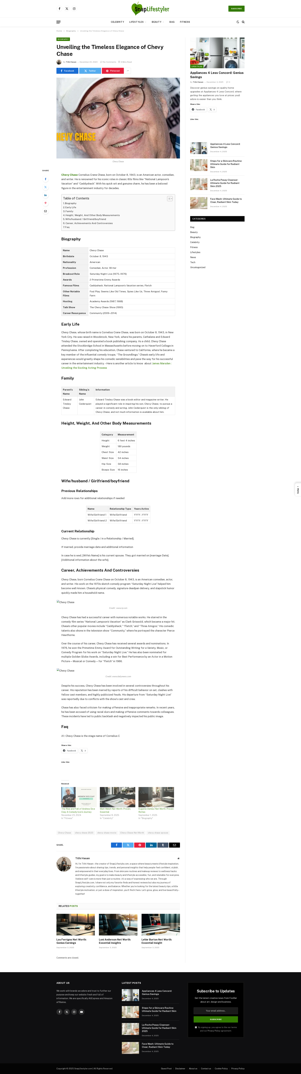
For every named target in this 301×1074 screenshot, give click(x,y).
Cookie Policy (221, 1068)
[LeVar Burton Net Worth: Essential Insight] (161, 924)
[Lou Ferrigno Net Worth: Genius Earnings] (75, 924)
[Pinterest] (45, 203)
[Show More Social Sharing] (128, 71)
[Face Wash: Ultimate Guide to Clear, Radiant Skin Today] (198, 203)
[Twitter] (45, 187)
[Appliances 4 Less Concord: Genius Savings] (217, 52)
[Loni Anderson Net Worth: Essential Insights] (118, 924)
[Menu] (58, 22)
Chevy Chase (64, 833)
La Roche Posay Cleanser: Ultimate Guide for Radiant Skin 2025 (224, 183)
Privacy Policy (214, 1031)
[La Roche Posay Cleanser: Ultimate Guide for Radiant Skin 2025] (198, 184)
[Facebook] (45, 179)
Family (69, 211)
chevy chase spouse (158, 833)
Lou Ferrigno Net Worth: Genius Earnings (71, 941)
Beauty (156, 22)
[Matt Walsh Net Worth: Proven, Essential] (117, 797)
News (193, 257)
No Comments (109, 62)
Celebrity (117, 22)
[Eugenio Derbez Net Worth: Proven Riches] (156, 797)
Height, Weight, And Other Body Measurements (93, 215)
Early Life (70, 207)
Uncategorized (197, 267)
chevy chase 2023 (84, 833)
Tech (192, 262)
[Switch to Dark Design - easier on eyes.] (238, 22)
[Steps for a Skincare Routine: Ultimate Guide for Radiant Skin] (198, 165)
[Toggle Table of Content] (168, 198)
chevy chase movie (106, 833)
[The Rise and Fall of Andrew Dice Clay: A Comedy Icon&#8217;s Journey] (79, 797)
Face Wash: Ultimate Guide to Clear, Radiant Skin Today (226, 200)
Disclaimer (180, 1068)
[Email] (45, 211)
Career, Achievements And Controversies (89, 223)
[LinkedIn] (45, 195)
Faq (67, 227)
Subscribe (236, 9)
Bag (172, 22)
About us (193, 1068)
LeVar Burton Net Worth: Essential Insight (157, 941)
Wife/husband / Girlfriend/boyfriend (85, 219)
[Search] (243, 22)
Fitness (185, 22)
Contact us (206, 1068)
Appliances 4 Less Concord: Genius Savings (217, 75)
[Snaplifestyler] (150, 8)
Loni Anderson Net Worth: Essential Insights (115, 941)
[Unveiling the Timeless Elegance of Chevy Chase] (118, 118)
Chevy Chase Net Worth (132, 833)
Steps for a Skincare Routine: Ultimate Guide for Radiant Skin (226, 164)
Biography (63, 39)
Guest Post (166, 1068)
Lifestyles (136, 22)
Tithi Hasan (71, 62)
